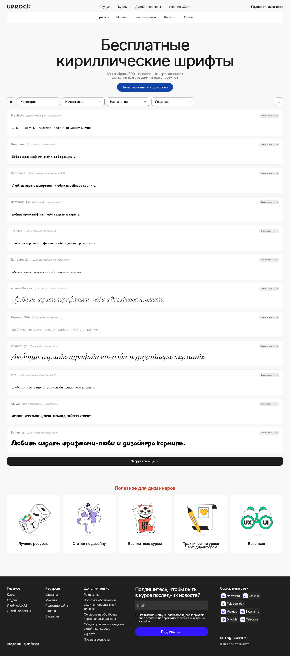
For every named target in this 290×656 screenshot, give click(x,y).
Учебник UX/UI (180, 7)
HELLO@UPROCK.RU (234, 638)
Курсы (122, 7)
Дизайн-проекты (148, 7)
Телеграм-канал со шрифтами (145, 87)
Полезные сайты (145, 17)
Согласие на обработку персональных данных (100, 616)
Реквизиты (91, 595)
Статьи (188, 17)
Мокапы (121, 17)
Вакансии (170, 17)
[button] (38, 102)
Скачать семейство (269, 115)
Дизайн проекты (19, 611)
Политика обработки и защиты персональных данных (100, 604)
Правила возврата (96, 639)
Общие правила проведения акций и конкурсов (104, 626)
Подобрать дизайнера (267, 7)
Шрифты (103, 17)
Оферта (89, 634)
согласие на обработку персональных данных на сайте (172, 619)
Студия (104, 7)
